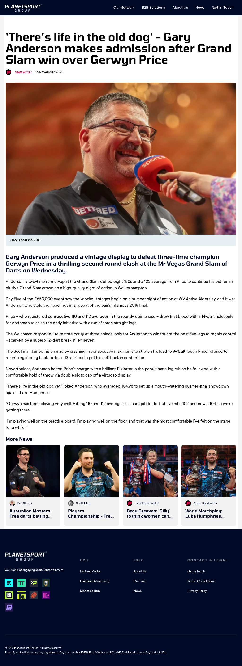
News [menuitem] (199, 7)
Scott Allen (83, 503)
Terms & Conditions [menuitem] (200, 581)
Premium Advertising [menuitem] (94, 581)
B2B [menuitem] (84, 560)
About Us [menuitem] (180, 7)
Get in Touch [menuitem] (222, 7)
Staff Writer (23, 72)
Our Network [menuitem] (123, 7)
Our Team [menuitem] (140, 581)
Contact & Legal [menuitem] (207, 560)
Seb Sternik (24, 503)
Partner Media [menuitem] (90, 571)
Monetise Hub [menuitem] (90, 591)
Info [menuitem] (139, 560)
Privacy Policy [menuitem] (197, 591)
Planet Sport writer (147, 503)
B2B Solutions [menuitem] (153, 7)
